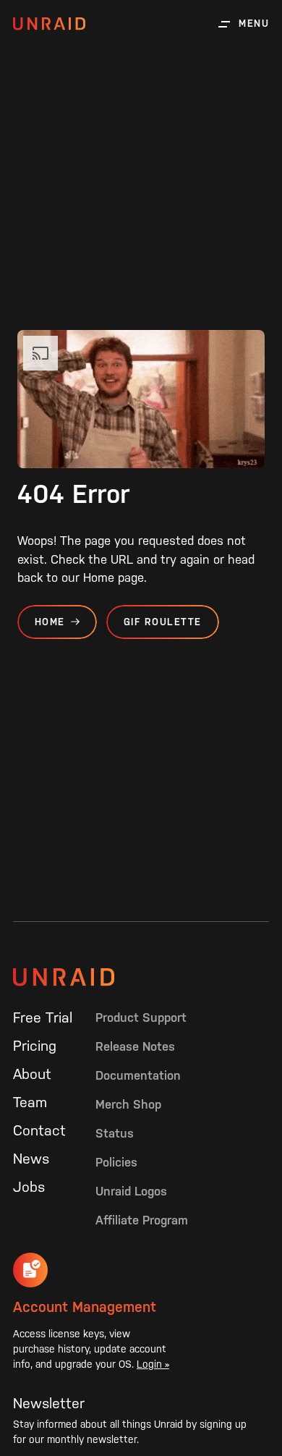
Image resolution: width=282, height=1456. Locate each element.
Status (114, 1133)
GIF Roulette (163, 622)
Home (50, 622)
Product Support (141, 1017)
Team (30, 1102)
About (32, 1074)
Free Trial (42, 1017)
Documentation (138, 1075)
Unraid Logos (131, 1191)
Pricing (34, 1045)
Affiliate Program (141, 1220)
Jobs (29, 1186)
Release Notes (135, 1046)
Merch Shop (128, 1104)
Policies (116, 1162)
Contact (39, 1130)
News (31, 1158)
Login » (153, 1364)
